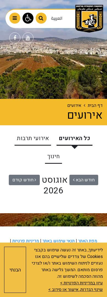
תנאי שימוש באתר (59, 241)
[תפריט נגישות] (27, 18)
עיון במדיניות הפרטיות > (81, 283)
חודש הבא (85, 180)
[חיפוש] (41, 18)
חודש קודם (23, 180)
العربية (57, 18)
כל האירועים (74, 138)
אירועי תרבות (33, 138)
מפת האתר (87, 241)
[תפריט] (14, 18)
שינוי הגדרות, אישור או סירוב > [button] (75, 289)
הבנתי (15, 270)
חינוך (53, 156)
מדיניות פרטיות (25, 241)
